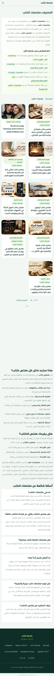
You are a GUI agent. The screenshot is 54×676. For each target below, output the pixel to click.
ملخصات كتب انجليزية (13, 121)
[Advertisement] (27, 335)
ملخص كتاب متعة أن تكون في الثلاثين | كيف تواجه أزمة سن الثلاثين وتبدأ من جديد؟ (41, 132)
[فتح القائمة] (2, 2)
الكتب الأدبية (18, 200)
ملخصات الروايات (15, 73)
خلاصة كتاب (47, 3)
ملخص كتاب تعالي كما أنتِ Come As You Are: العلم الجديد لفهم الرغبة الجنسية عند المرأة (14, 172)
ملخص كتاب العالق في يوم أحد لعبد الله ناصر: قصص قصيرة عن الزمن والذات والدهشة (14, 251)
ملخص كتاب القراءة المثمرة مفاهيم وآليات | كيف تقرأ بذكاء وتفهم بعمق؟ (40, 289)
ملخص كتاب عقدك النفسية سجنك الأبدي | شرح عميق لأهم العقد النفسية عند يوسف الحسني (41, 169)
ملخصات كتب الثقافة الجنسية (15, 160)
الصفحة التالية (21, 300)
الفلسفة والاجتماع (43, 121)
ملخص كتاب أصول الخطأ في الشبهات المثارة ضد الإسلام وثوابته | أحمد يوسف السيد (14, 210)
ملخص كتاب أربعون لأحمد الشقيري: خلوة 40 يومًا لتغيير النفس (41, 210)
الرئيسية (49, 99)
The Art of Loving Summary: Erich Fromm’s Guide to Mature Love (13, 128)
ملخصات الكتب (45, 125)
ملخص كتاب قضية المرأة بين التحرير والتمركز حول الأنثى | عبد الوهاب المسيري (40, 248)
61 (31, 300)
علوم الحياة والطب (43, 159)
